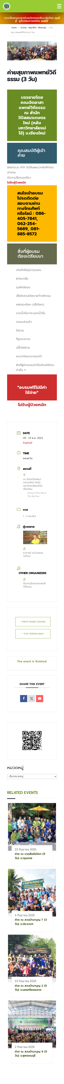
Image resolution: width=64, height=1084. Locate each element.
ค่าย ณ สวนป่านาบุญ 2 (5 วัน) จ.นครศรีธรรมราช (31, 988)
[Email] (39, 698)
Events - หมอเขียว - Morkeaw (33, 28)
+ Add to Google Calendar (33, 621)
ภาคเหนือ (31, 516)
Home (14, 28)
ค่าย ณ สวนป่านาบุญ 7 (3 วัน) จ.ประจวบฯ (31, 922)
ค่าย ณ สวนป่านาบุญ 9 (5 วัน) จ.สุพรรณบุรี (31, 1053)
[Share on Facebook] (23, 698)
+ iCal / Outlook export (33, 633)
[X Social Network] (31, 698)
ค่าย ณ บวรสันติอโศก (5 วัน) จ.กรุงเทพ (30, 856)
